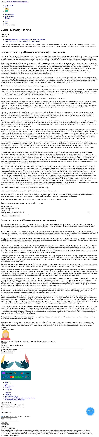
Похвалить (28, 416)
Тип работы (5, 214)
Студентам (8, 389)
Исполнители (9, 16)
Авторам (7, 387)
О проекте (8, 392)
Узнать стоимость (7, 353)
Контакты (8, 394)
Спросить (6, 416)
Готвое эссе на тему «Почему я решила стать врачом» (22, 41)
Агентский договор (11, 396)
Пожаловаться (17, 416)
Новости (7, 382)
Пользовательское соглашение (15, 399)
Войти (7, 7)
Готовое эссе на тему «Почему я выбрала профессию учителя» (25, 39)
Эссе (6, 23)
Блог (6, 21)
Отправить (5, 424)
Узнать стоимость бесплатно (10, 216)
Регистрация (9, 5)
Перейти (4, 343)
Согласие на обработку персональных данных (20, 398)
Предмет (3, 212)
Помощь (7, 18)
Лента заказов (9, 14)
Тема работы (5, 210)
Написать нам (19, 405)
